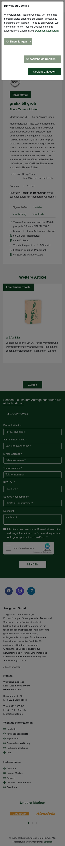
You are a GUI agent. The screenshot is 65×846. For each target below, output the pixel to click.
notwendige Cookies (43, 59)
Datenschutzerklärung (47, 30)
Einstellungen (18, 41)
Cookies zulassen (44, 71)
